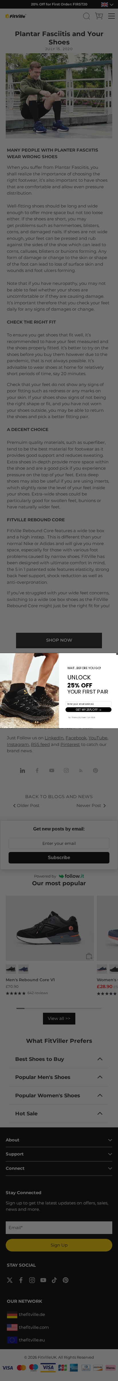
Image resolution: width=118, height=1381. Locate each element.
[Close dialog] (117, 654)
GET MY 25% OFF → (88, 710)
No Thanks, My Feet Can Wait (81, 717)
